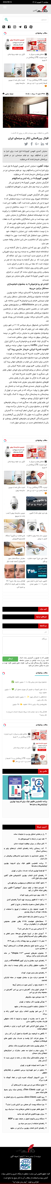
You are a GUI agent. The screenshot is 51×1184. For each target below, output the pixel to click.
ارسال (10, 659)
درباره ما (38, 1156)
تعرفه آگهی (14, 1156)
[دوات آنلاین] (40, 9)
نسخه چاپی (8, 94)
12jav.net (44, 90)
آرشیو (22, 1156)
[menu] (5, 7)
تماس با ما (29, 1156)
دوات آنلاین (43, 166)
